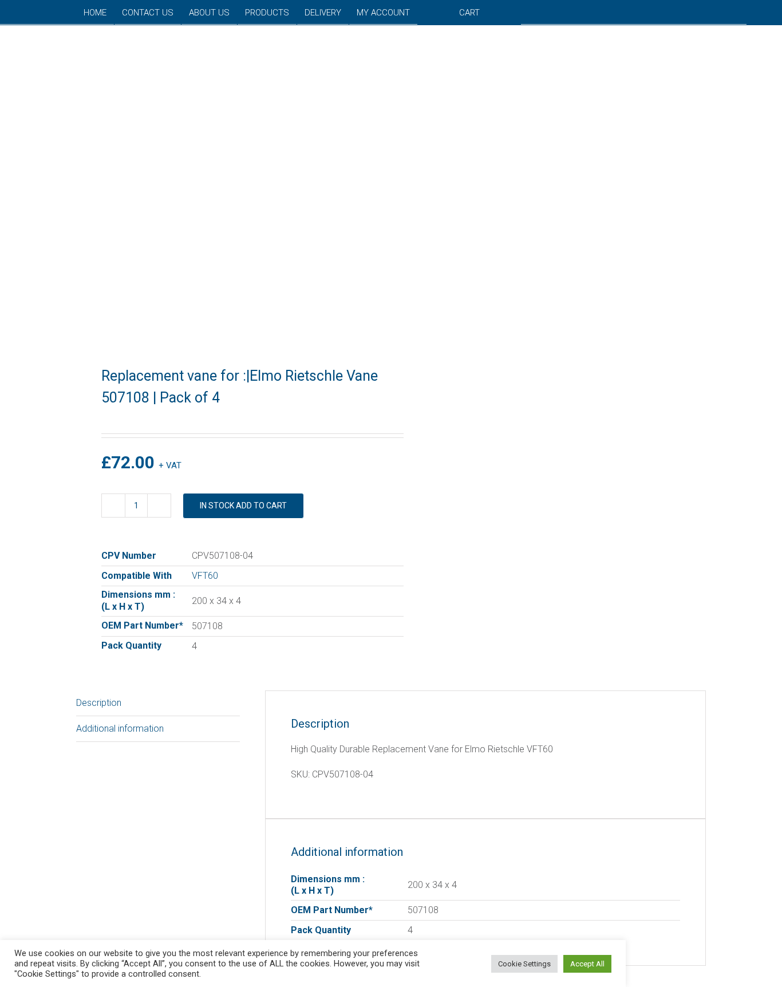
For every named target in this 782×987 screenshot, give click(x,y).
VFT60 (205, 575)
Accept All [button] (587, 964)
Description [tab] (98, 702)
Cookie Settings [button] (524, 964)
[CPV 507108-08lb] (227, 185)
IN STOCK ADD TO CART (243, 505)
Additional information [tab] (120, 728)
